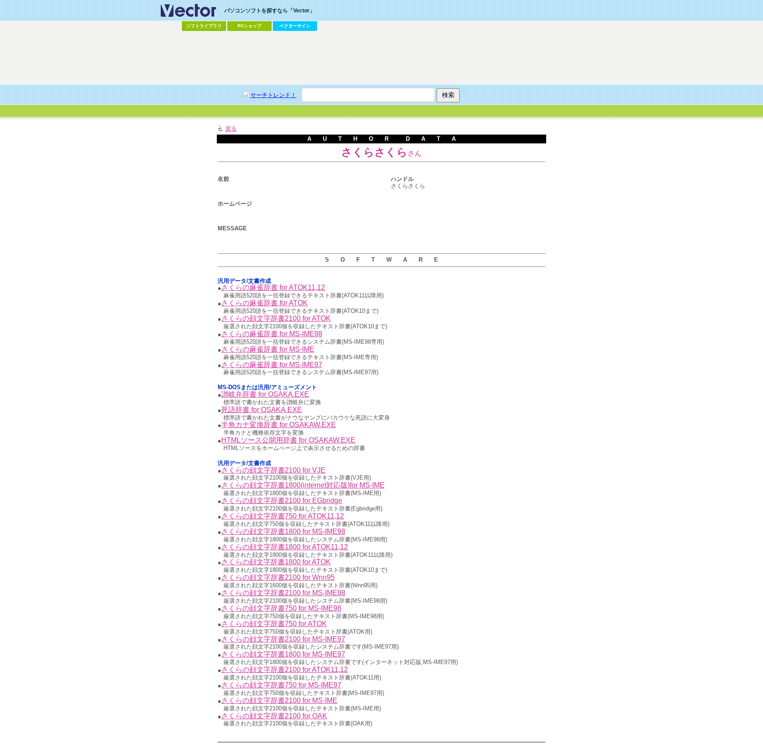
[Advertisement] (381, 58)
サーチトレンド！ (273, 95)
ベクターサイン (295, 25)
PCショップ (249, 25)
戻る (231, 128)
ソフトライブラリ (204, 25)
